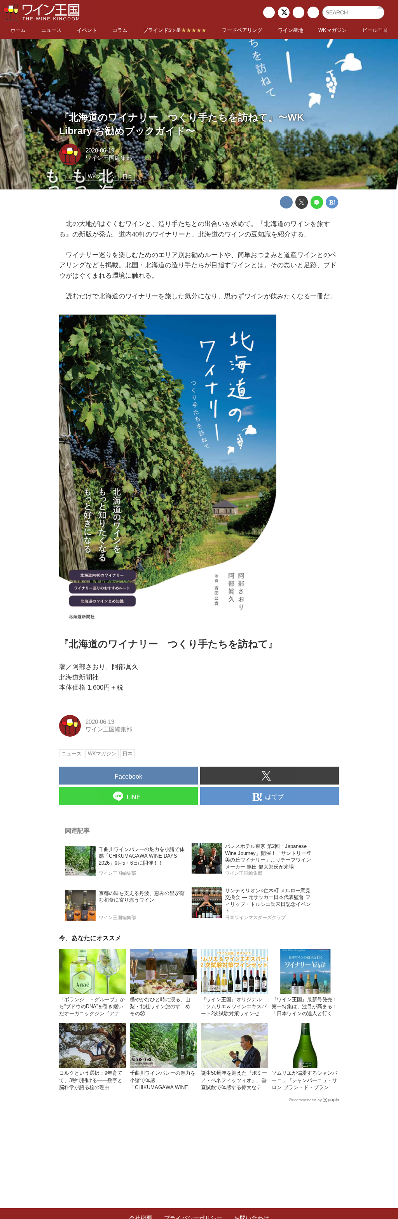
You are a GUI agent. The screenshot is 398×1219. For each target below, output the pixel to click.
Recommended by (305, 1100)
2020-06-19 (100, 150)
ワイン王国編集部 (109, 158)
